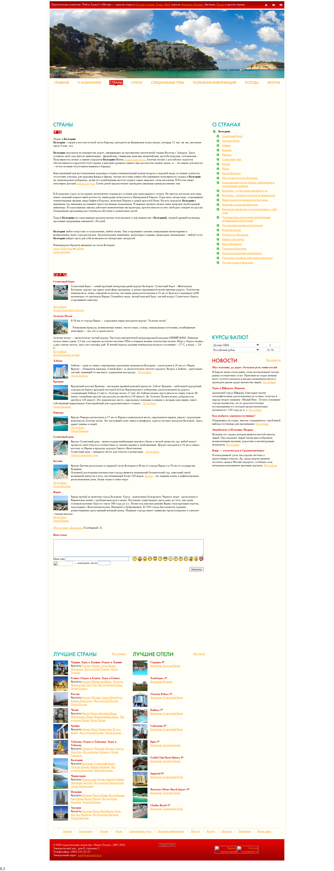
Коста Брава (100, 795)
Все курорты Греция (91, 732)
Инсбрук (86, 814)
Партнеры (244, 831)
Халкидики (105, 729)
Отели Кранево (62, 406)
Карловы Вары (107, 713)
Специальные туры (140, 831)
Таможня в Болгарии (234, 248)
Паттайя (99, 748)
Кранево (105, 766)
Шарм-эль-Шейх (101, 681)
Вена (96, 811)
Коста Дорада (92, 798)
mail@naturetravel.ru (90, 855)
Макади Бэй (78, 684)
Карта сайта (264, 831)
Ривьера (226, 154)
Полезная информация (171, 831)
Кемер (96, 665)
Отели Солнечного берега (68, 310)
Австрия (87, 811)
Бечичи (88, 782)
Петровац (76, 782)
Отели (118, 831)
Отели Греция (113, 732)
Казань (75, 700)
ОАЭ (167, 4)
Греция (86, 729)
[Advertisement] (142, 103)
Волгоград (86, 700)
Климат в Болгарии (233, 239)
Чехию (220, 4)
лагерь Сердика (86, 183)
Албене (79, 248)
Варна (225, 168)
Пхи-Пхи (76, 751)
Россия (86, 697)
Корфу (74, 732)
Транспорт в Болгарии (235, 234)
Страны (104, 831)
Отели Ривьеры (80, 430)
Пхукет (109, 748)
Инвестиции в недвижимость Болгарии (245, 199)
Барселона (77, 798)
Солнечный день (231, 159)
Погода (195, 831)
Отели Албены (79, 375)
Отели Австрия (80, 817)
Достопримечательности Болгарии (242, 225)
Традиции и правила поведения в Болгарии (247, 257)
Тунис (159, 4)
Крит (94, 729)
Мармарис (77, 669)
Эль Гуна (91, 684)
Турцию (140, 4)
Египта (86, 681)
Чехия (85, 713)
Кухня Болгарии (231, 229)
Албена (94, 766)
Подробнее (60, 306)
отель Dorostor (61, 251)
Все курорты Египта (110, 684)
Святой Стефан (114, 779)
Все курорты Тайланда (96, 751)
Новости (227, 831)
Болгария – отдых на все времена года (244, 190)
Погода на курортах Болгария (239, 177)
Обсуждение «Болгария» (68, 527)
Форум (211, 831)
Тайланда (87, 748)
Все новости (273, 359)
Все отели (199, 653)
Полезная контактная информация (242, 253)
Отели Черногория (82, 786)
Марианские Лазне (82, 716)
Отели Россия (79, 704)
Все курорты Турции (97, 669)
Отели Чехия (97, 720)
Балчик (149, 475)
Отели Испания (91, 802)
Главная (67, 831)
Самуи (119, 748)
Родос (116, 729)
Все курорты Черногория (108, 782)
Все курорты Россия (106, 700)
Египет (150, 4)
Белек (111, 665)
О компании (86, 831)
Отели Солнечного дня (84, 455)
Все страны (118, 653)
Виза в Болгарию (232, 243)
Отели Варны (61, 520)
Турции (86, 665)
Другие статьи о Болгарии (237, 262)
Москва (95, 697)
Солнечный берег (135, 159)
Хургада (117, 681)
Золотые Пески (80, 766)
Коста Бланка (116, 795)
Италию (198, 4)
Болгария (87, 763)
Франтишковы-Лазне (106, 716)
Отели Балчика (61, 486)
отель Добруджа (63, 248)
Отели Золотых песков (66, 354)
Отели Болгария (103, 770)
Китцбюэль (106, 811)
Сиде (104, 665)
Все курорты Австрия (105, 814)
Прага (94, 713)
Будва (101, 779)
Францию (186, 4)
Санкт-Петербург (112, 697)
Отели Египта (79, 688)
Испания (87, 795)
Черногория (89, 779)
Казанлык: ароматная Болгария (240, 204)
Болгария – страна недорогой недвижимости (248, 195)
